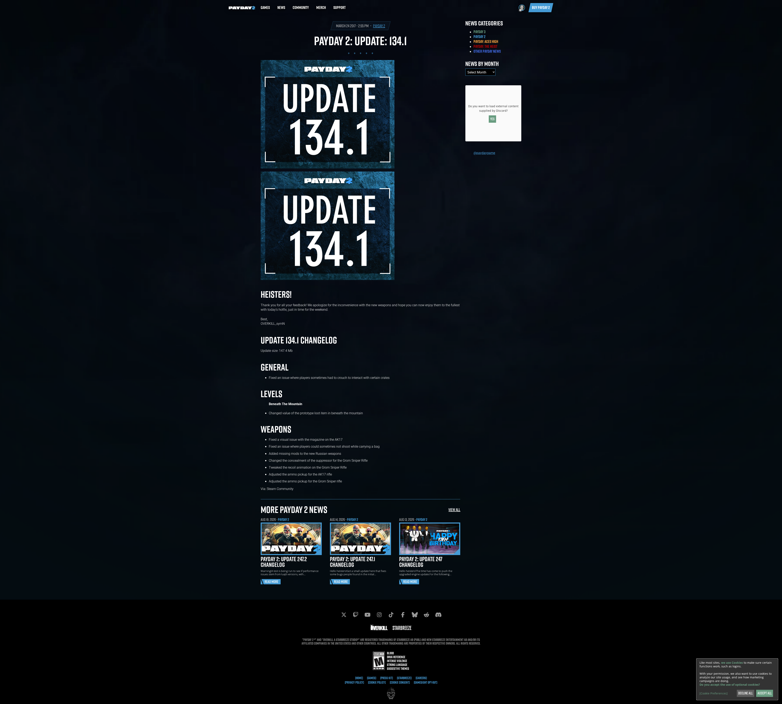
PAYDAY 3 (479, 32)
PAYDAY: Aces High (485, 41)
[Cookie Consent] (400, 682)
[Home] (359, 678)
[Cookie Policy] (377, 682)
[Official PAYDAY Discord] (438, 614)
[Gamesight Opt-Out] (425, 682)
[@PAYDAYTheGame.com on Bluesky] (414, 614)
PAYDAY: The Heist (485, 46)
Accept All (765, 693)
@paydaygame (484, 153)
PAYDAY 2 (379, 25)
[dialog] (737, 679)
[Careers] (421, 678)
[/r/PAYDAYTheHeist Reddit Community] (426, 614)
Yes (492, 118)
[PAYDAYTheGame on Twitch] (355, 614)
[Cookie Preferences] (714, 693)
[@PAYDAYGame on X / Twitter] (344, 614)
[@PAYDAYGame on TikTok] (391, 614)
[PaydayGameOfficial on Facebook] (403, 614)
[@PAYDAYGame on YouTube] (367, 614)
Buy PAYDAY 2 (541, 7)
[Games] (371, 678)
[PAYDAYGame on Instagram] (379, 614)
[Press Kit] (386, 678)
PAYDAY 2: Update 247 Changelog (420, 562)
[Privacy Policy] (354, 682)
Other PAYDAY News (487, 51)
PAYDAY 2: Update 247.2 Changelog (284, 562)
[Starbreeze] (404, 678)
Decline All (745, 693)
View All (454, 509)
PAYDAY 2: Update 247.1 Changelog (352, 562)
